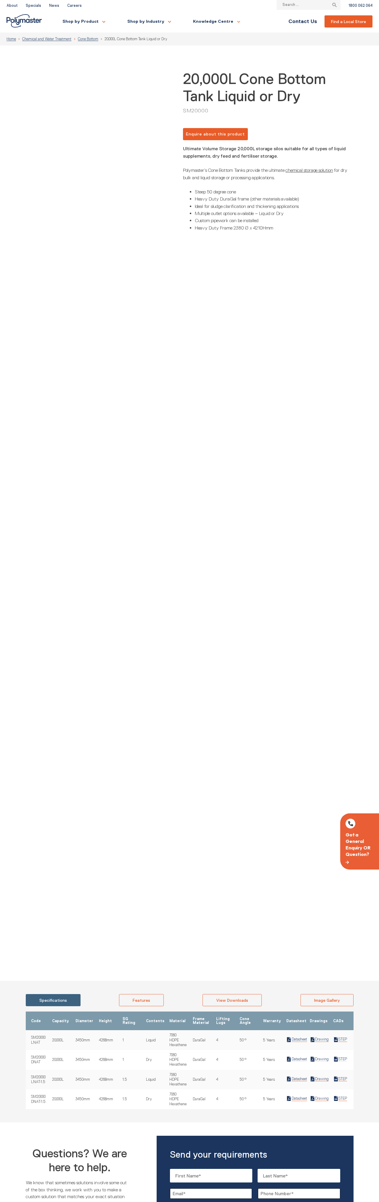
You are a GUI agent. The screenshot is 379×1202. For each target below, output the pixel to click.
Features (141, 1000)
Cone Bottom (88, 39)
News (54, 6)
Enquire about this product (215, 134)
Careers (74, 6)
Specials (33, 6)
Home (11, 39)
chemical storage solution (309, 170)
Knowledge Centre (213, 21)
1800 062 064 (360, 6)
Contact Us (302, 21)
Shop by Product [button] (80, 21)
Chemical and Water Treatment (46, 39)
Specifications (53, 1000)
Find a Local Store (348, 21)
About (12, 6)
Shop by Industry (145, 21)
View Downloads (232, 1000)
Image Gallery (327, 1000)
